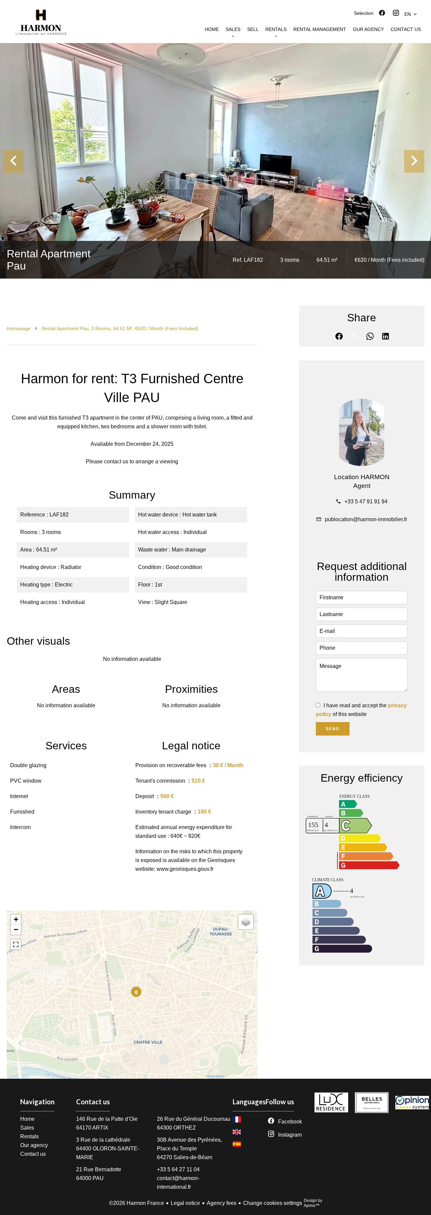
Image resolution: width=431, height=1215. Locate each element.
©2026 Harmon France (136, 1203)
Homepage (18, 328)
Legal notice (185, 1203)
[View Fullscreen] (16, 944)
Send (333, 728)
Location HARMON (362, 476)
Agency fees (221, 1203)
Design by (313, 1203)
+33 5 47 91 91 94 (366, 501)
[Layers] (245, 922)
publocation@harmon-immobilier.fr (366, 519)
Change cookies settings (272, 1203)
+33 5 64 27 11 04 (178, 1169)
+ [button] (16, 919)
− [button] (16, 929)
